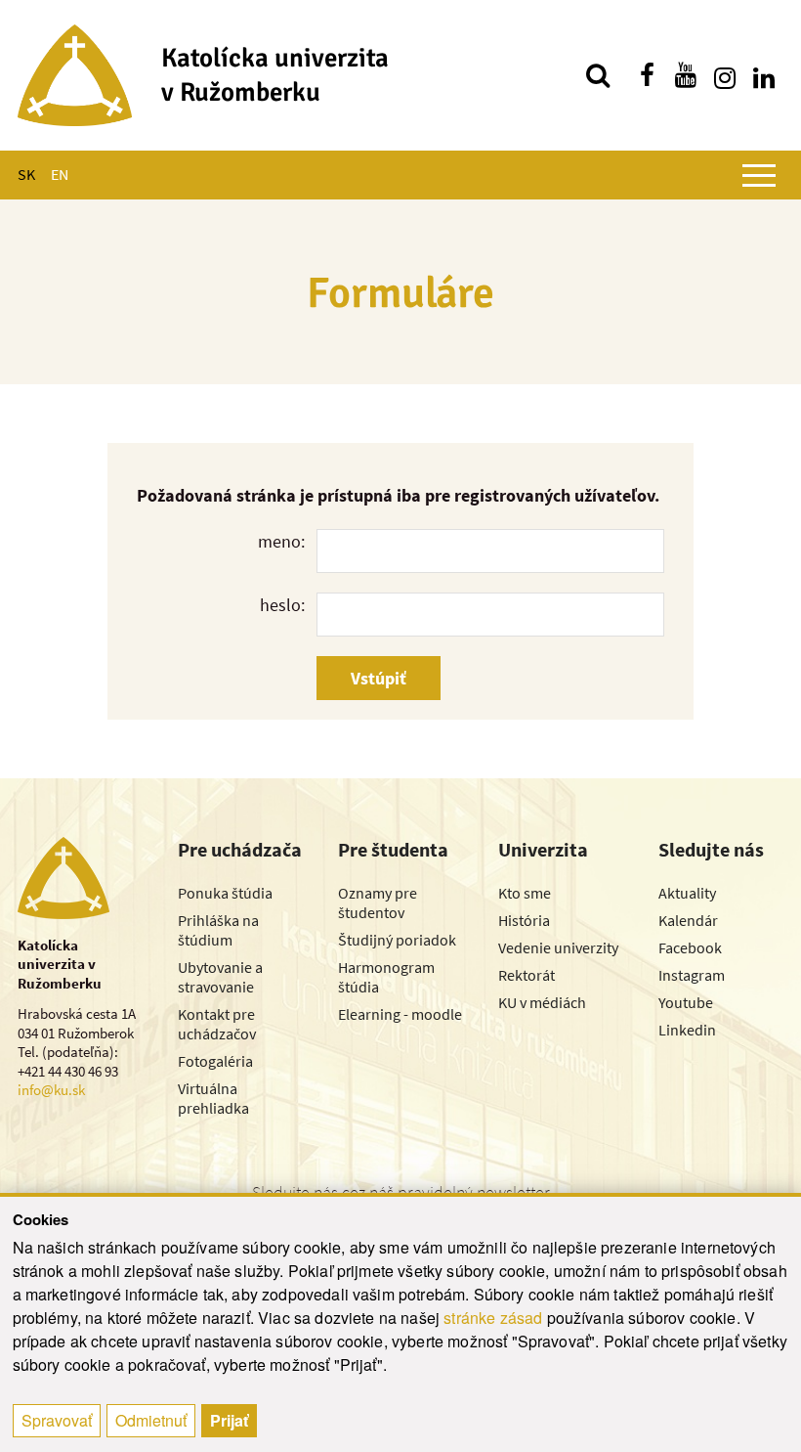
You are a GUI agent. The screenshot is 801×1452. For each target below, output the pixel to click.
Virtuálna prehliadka (213, 1098)
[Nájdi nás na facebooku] (646, 75)
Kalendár (688, 920)
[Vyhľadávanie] (597, 75)
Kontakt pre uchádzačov (217, 1023)
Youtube (685, 1002)
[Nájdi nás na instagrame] (724, 75)
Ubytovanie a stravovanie (220, 976)
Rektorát (526, 975)
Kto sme (524, 892)
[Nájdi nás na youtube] (685, 75)
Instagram (691, 975)
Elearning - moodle (400, 1014)
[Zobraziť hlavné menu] (759, 175)
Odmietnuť (151, 1420)
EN (59, 174)
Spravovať (56, 1420)
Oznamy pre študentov (377, 902)
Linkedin (687, 1029)
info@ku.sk (51, 1089)
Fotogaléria (215, 1061)
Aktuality (687, 892)
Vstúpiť (378, 678)
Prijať (229, 1420)
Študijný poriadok (397, 939)
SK (26, 174)
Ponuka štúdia (225, 892)
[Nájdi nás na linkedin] (763, 75)
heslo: (282, 605)
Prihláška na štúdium (218, 929)
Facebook (690, 947)
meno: (281, 541)
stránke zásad (492, 1317)
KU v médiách (542, 1002)
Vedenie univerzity (558, 947)
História (524, 920)
